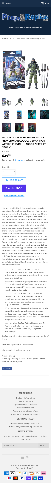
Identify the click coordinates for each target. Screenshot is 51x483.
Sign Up (43, 445)
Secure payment (25, 401)
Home (5, 38)
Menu (8, 3)
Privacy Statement (25, 408)
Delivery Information (25, 398)
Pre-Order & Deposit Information (25, 414)
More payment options (14, 195)
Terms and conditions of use (25, 411)
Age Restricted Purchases (25, 404)
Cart (47, 3)
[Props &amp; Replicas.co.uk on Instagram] (27, 458)
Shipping (19, 160)
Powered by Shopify (25, 468)
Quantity (6, 167)
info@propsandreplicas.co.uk (29, 427)
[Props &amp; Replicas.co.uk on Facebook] (22, 458)
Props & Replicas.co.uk (28, 465)
